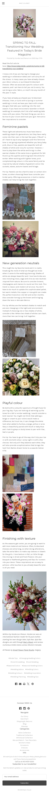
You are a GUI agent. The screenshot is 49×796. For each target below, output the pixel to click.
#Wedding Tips (33, 677)
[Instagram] (24, 708)
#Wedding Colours (15, 673)
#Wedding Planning (18, 677)
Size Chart (24, 719)
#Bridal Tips (13, 658)
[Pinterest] (32, 684)
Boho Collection (24, 733)
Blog (24, 724)
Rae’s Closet (28, 642)
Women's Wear (24, 743)
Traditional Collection (24, 735)
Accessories (24, 750)
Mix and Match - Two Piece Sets (25, 740)
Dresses (24, 748)
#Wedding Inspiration (32, 673)
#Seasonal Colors (13, 666)
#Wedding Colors (31, 669)
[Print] (24, 684)
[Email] (20, 684)
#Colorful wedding (17, 662)
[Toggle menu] (3, 3)
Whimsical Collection (24, 738)
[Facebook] (16, 684)
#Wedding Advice (17, 669)
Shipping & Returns (24, 721)
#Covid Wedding (32, 662)
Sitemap (24, 726)
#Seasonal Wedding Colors (32, 666)
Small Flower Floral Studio (23, 650)
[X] (28, 684)
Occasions (24, 745)
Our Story (24, 716)
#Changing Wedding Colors (29, 658)
